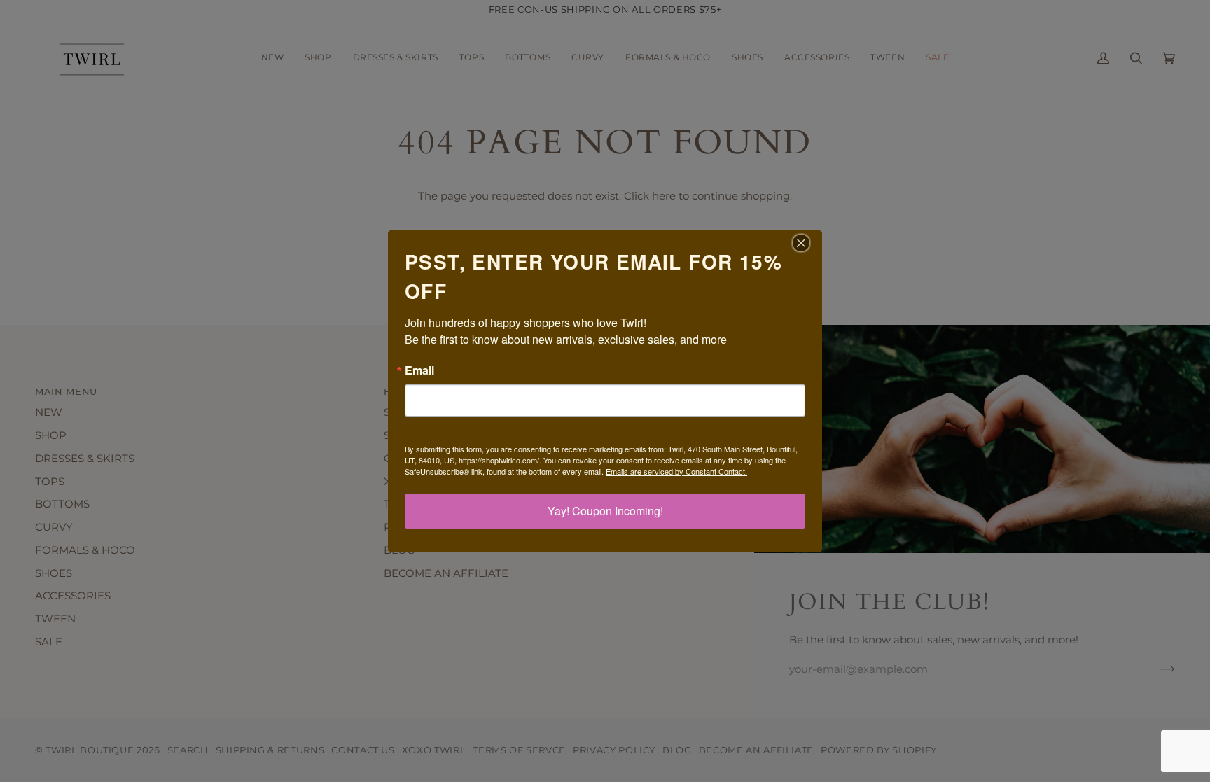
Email (419, 370)
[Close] (809, 243)
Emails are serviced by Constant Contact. (676, 471)
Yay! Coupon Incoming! (605, 511)
